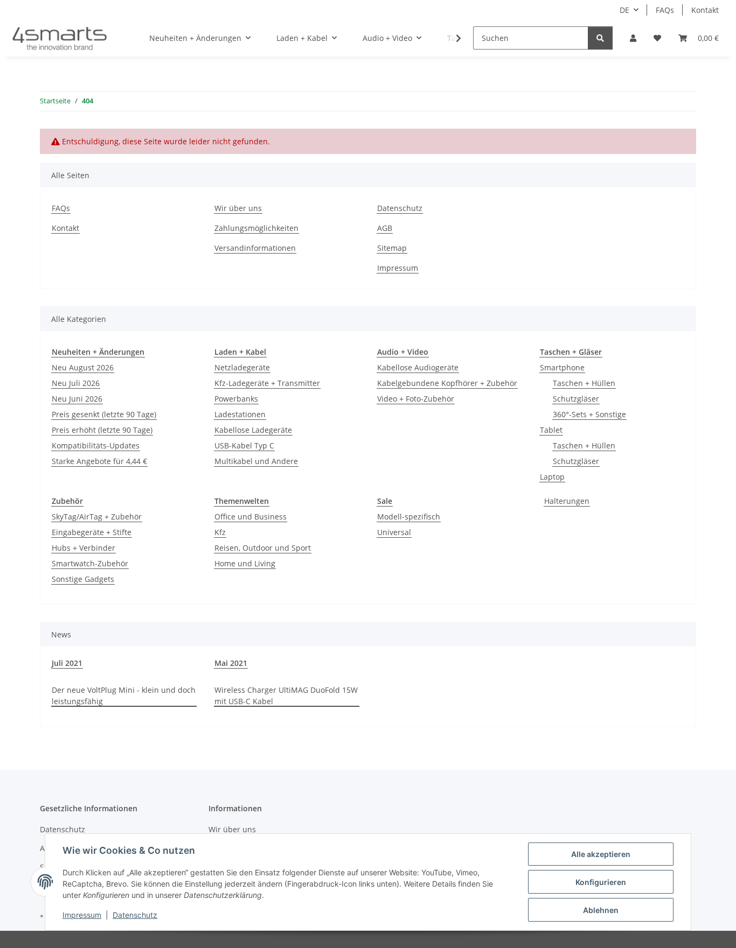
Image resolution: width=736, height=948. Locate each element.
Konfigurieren (600, 882)
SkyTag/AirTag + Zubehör (97, 516)
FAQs (665, 10)
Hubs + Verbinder (83, 548)
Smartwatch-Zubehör (90, 563)
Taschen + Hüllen (584, 383)
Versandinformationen (255, 248)
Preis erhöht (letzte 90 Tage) (102, 430)
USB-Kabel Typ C (244, 445)
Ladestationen (240, 414)
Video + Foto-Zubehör (415, 399)
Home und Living (244, 563)
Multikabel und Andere (256, 461)
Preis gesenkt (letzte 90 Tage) (104, 414)
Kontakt (705, 10)
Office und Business (250, 516)
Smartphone (562, 367)
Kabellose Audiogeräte (418, 367)
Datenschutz (135, 914)
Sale (384, 501)
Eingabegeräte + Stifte (91, 532)
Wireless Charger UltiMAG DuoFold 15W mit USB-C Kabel (286, 695)
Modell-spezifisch (408, 516)
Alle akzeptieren (600, 854)
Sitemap (392, 248)
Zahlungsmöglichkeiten (256, 228)
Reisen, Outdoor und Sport (262, 548)
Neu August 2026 (83, 367)
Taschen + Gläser (571, 352)
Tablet (551, 430)
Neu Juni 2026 (77, 399)
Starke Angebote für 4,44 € (99, 461)
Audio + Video (402, 352)
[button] (633, 38)
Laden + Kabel (240, 352)
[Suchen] (600, 38)
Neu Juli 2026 (76, 383)
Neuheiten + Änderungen (98, 352)
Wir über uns (238, 208)
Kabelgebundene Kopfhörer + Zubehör (447, 383)
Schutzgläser (576, 399)
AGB (384, 228)
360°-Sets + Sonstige (589, 414)
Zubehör (67, 501)
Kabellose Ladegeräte (253, 430)
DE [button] (624, 10)
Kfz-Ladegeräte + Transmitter (267, 383)
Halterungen (566, 501)
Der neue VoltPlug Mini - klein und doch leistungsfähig (124, 695)
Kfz (220, 532)
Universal (394, 532)
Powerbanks (236, 399)
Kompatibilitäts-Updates (96, 445)
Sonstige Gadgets (83, 579)
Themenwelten (241, 501)
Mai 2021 (230, 663)
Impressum (82, 914)
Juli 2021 (67, 663)
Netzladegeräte (242, 367)
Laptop (552, 477)
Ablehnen (601, 910)
